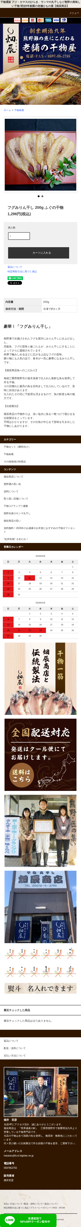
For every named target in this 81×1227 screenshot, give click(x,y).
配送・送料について (33, 1204)
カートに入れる (42, 252)
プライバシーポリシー (40, 1208)
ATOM (62, 1208)
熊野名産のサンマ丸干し (17, 513)
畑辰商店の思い (12, 521)
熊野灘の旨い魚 (12, 484)
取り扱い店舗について (16, 498)
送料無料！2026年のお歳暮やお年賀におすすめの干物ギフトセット (39, 530)
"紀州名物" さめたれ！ (16, 539)
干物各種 (19, 110)
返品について (15, 267)
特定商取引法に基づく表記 (22, 271)
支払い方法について (13, 1204)
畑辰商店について (13, 476)
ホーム (7, 110)
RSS (55, 1208)
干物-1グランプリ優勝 (16, 506)
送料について (11, 491)
